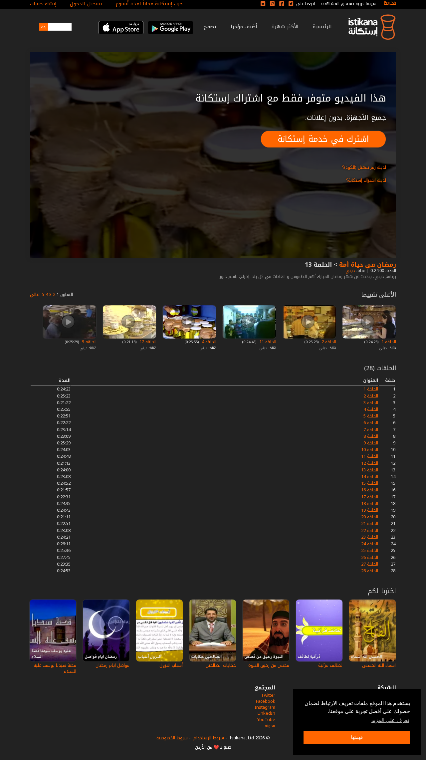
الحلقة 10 (369, 449)
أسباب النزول (171, 665)
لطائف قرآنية (330, 665)
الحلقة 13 (369, 470)
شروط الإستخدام (208, 738)
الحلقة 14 (369, 476)
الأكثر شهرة (285, 26)
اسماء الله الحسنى (379, 665)
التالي (35, 294)
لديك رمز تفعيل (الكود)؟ (364, 167)
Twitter (268, 695)
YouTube (266, 719)
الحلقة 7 (370, 429)
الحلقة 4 (208, 342)
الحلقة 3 (370, 402)
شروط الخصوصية (172, 738)
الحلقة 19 (369, 510)
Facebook (265, 701)
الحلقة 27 (369, 564)
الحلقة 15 (369, 483)
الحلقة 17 (369, 497)
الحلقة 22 (369, 530)
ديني (349, 270)
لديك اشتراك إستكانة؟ (366, 180)
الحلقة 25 (369, 550)
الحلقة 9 (89, 342)
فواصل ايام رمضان (112, 665)
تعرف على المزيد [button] (390, 720)
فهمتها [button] (357, 737)
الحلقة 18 (369, 503)
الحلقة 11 (267, 342)
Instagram (265, 707)
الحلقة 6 (370, 422)
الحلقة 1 (388, 342)
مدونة (270, 725)
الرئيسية (322, 26)
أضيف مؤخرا (244, 26)
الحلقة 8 (370, 436)
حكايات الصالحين (221, 665)
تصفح (210, 26)
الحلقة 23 (369, 537)
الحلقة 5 (370, 416)
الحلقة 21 (369, 523)
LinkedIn (266, 713)
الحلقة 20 (369, 517)
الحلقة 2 (328, 342)
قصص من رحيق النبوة (268, 665)
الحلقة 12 (147, 342)
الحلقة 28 (369, 571)
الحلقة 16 (369, 490)
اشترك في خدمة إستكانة (323, 139)
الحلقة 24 (369, 544)
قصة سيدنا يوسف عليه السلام (55, 668)
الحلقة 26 (369, 557)
